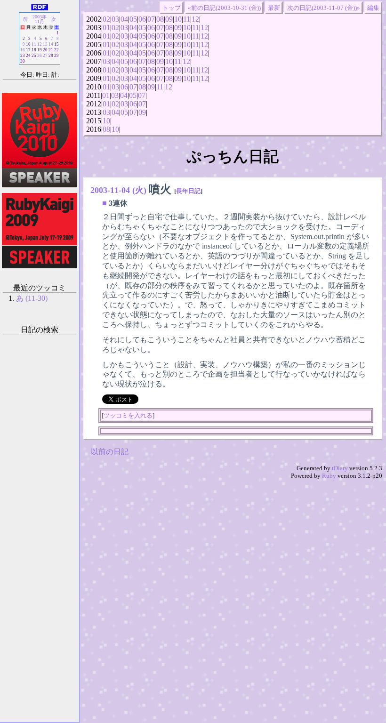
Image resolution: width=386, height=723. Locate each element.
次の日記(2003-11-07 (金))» (323, 7)
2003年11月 (39, 19)
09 (169, 19)
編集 (373, 7)
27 (45, 55)
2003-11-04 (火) (118, 190)
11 (186, 19)
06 (142, 19)
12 (195, 19)
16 (22, 50)
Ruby (329, 475)
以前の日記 (110, 452)
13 (45, 44)
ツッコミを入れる (128, 415)
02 (106, 19)
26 (39, 55)
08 (160, 19)
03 (115, 19)
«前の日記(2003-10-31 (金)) (224, 7)
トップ (171, 7)
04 (124, 19)
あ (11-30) (32, 298)
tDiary (340, 468)
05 (133, 19)
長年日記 (188, 190)
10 (178, 19)
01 (106, 28)
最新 (274, 7)
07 (151, 19)
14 (50, 44)
